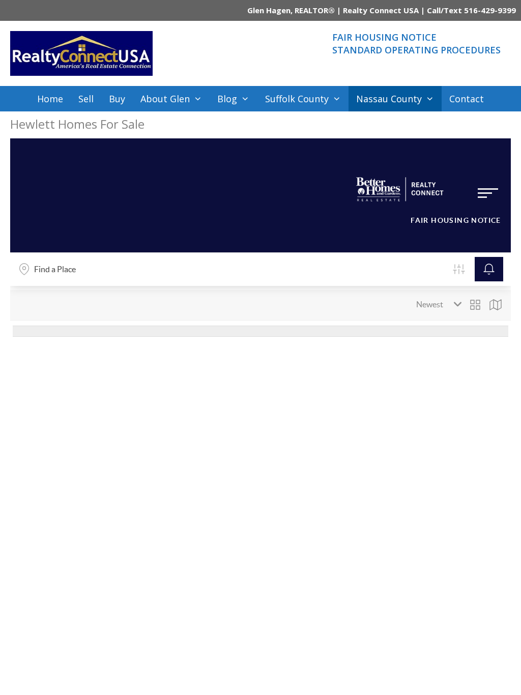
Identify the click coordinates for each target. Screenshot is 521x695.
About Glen (165, 99)
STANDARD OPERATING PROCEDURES (416, 50)
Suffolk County (297, 99)
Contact (466, 99)
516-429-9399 (490, 10)
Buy (117, 99)
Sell (86, 99)
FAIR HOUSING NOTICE (384, 37)
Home (50, 99)
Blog (227, 99)
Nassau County (389, 99)
